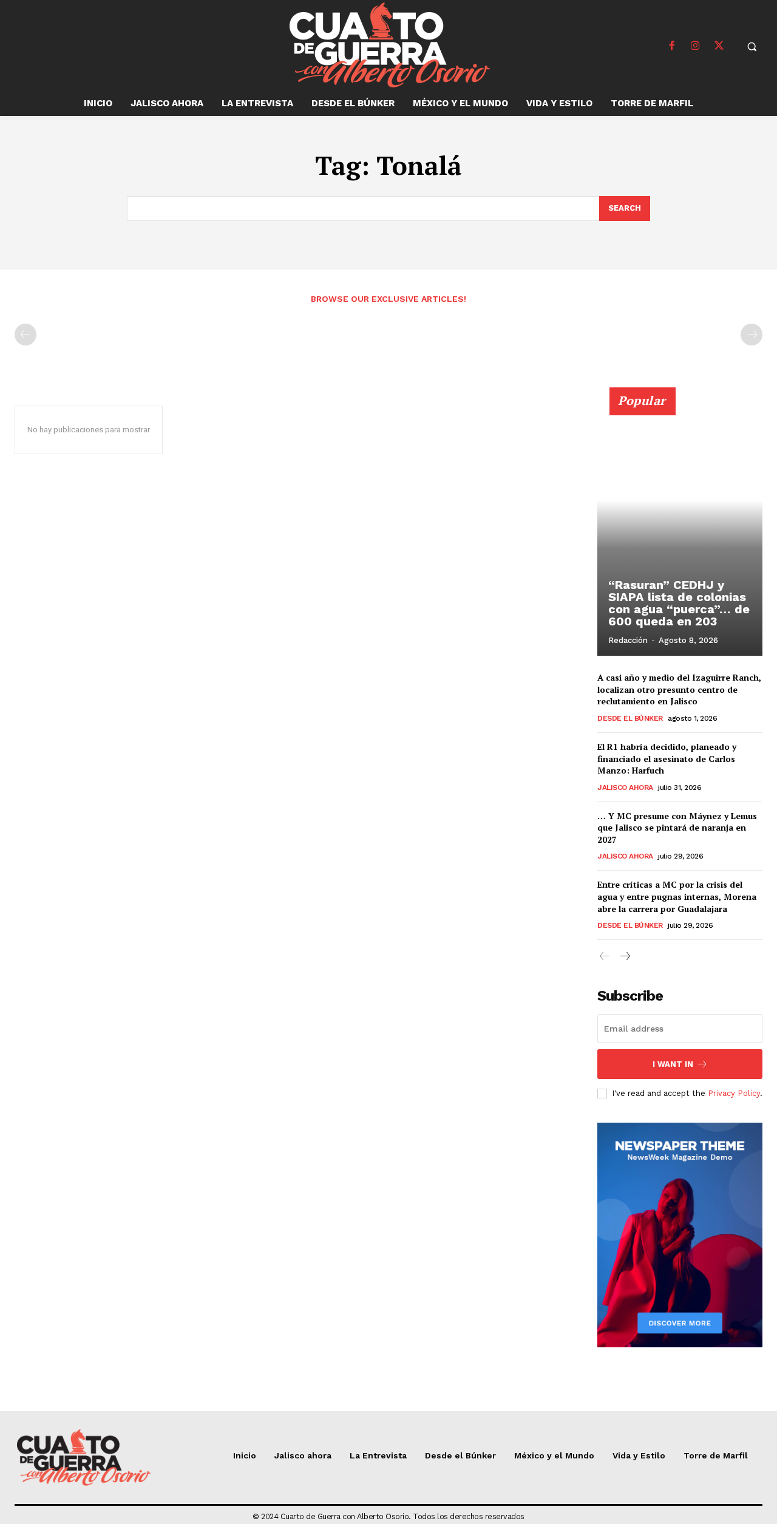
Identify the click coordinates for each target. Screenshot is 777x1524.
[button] (752, 46)
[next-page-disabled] (751, 334)
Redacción (628, 640)
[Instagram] (695, 46)
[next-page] (624, 956)
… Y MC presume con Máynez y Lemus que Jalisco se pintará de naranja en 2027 (677, 827)
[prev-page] (25, 334)
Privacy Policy (734, 1093)
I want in (673, 1064)
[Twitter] (719, 46)
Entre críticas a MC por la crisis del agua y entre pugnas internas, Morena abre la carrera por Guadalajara (676, 896)
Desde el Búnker (630, 718)
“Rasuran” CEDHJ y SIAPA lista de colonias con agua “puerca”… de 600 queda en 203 (679, 602)
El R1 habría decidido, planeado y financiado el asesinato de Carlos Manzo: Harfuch (666, 758)
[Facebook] (672, 46)
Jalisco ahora (625, 787)
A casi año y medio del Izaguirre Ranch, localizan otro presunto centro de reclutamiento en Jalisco (679, 689)
